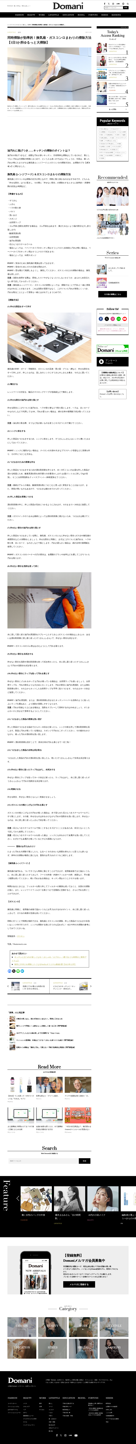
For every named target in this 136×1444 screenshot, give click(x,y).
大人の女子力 (112, 132)
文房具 (102, 158)
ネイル (25, 1422)
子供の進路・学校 (68, 1415)
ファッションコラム (13, 1406)
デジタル (41, 1409)
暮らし (25, 24)
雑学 (40, 1403)
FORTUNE (93, 15)
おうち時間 (123, 132)
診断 (101, 140)
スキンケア (26, 1406)
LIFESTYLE (53, 15)
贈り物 (51, 1431)
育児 (101, 134)
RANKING (116, 15)
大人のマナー (116, 129)
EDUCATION (68, 15)
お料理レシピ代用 (105, 146)
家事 (29, 24)
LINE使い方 (114, 149)
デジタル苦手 (117, 146)
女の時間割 (109, 155)
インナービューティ (29, 1425)
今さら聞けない (104, 129)
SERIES (104, 15)
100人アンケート (54, 1428)
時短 (101, 155)
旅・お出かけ (52, 1419)
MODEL (81, 15)
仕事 (40, 1406)
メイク (25, 1403)
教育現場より (66, 1409)
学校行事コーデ (67, 1406)
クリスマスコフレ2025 (29, 1419)
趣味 (124, 134)
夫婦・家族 (52, 1422)
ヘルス (51, 1412)
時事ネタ (118, 155)
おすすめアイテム (13, 1409)
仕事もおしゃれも (111, 140)
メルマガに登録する (79, 1284)
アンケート (111, 360)
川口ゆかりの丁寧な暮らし (107, 143)
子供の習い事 (66, 1412)
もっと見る (112, 109)
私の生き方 (52, 1425)
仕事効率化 (109, 134)
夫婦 (112, 137)
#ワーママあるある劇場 (106, 152)
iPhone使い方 (104, 149)
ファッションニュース (14, 1412)
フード (51, 1406)
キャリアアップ (121, 137)
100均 (117, 134)
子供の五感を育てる (68, 1403)
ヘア (24, 1409)
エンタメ (51, 1409)
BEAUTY (31, 15)
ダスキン (21, 936)
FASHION (19, 15)
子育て (51, 1415)
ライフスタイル (17, 24)
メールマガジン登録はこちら (112, 325)
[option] (36, 1205)
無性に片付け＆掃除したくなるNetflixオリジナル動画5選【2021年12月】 (45, 964)
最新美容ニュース (28, 1415)
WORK (42, 15)
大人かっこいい (120, 152)
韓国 (119, 143)
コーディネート (12, 1403)
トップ (9, 24)
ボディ (25, 1412)
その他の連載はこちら (112, 294)
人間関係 (102, 132)
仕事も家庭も (104, 137)
